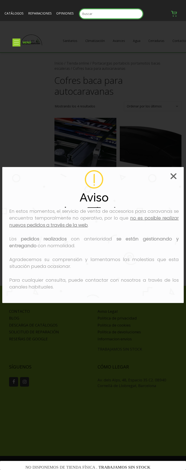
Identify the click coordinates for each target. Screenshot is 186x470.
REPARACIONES (40, 13)
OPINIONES (65, 13)
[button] (16, 42)
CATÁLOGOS (14, 13)
